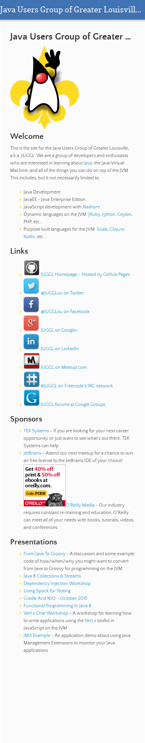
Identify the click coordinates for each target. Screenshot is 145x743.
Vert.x (90, 620)
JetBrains (32, 453)
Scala (102, 229)
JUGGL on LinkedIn (59, 349)
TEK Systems (36, 431)
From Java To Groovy (44, 554)
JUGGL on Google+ (59, 330)
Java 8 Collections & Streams (52, 576)
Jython (108, 214)
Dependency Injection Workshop (57, 583)
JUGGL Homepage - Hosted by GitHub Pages (85, 274)
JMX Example (37, 635)
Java (88, 163)
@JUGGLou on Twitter (62, 293)
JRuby (94, 214)
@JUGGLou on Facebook (65, 311)
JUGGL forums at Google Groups (72, 404)
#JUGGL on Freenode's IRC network (76, 386)
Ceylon (124, 214)
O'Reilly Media (80, 505)
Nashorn (91, 207)
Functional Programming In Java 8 (57, 606)
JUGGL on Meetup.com (63, 367)
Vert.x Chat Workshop (46, 613)
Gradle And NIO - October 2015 (55, 598)
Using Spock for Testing (47, 591)
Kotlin (29, 236)
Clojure (117, 229)
